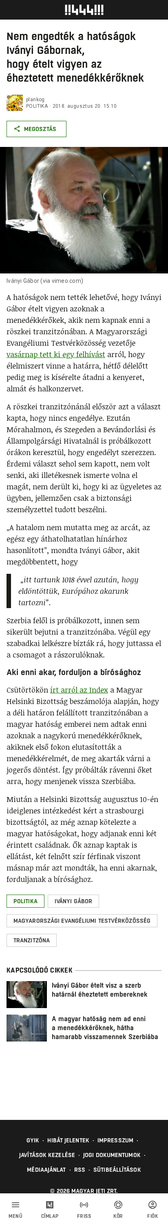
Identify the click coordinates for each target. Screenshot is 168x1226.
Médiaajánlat (46, 1169)
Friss (84, 1216)
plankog (35, 99)
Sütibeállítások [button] (117, 1169)
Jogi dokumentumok (112, 1155)
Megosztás (40, 129)
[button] (25, 901)
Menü (15, 1216)
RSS (79, 1169)
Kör (118, 1216)
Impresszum (115, 1140)
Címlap (50, 1216)
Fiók (152, 1216)
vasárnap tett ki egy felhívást (56, 354)
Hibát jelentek (68, 1140)
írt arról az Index (79, 690)
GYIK (33, 1140)
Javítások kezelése (47, 1155)
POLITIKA (37, 106)
